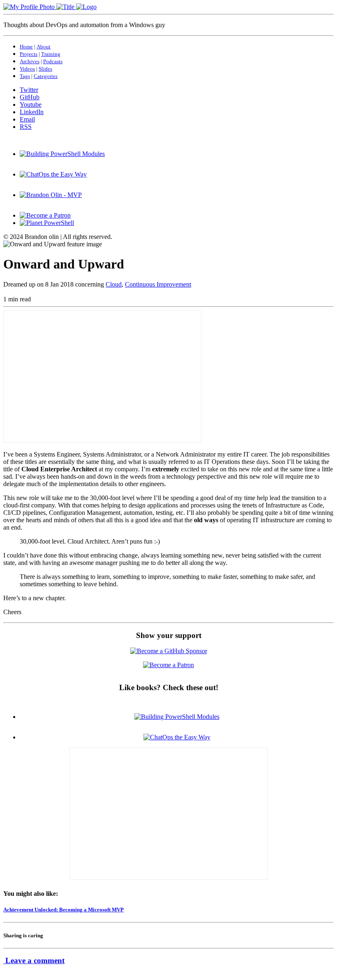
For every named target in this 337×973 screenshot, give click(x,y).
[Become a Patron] (45, 215)
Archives (29, 61)
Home (26, 47)
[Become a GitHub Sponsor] (168, 650)
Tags (25, 76)
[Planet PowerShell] (47, 222)
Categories (46, 76)
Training (50, 54)
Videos (27, 69)
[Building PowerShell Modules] (62, 153)
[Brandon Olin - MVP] (51, 194)
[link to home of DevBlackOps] (50, 6)
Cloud (114, 284)
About (44, 47)
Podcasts (52, 61)
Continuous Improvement (158, 284)
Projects (28, 54)
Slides (45, 69)
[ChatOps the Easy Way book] (53, 174)
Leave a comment (34, 960)
